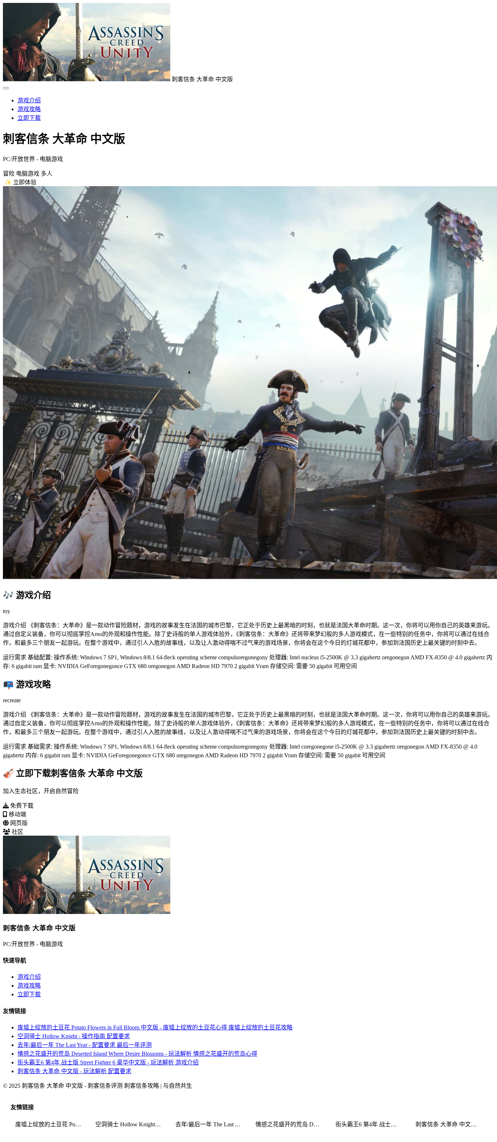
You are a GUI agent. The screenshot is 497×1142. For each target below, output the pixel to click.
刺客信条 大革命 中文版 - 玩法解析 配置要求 (74, 1071)
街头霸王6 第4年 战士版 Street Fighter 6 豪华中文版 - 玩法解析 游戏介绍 (108, 1062)
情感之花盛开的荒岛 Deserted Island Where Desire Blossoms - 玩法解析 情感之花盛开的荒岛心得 (137, 1054)
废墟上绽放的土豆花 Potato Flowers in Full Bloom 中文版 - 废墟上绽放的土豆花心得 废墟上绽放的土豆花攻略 (155, 1027)
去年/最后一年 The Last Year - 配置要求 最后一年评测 (84, 1045)
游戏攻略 (29, 109)
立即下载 (29, 118)
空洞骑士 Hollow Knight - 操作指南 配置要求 (73, 1036)
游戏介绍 (29, 100)
